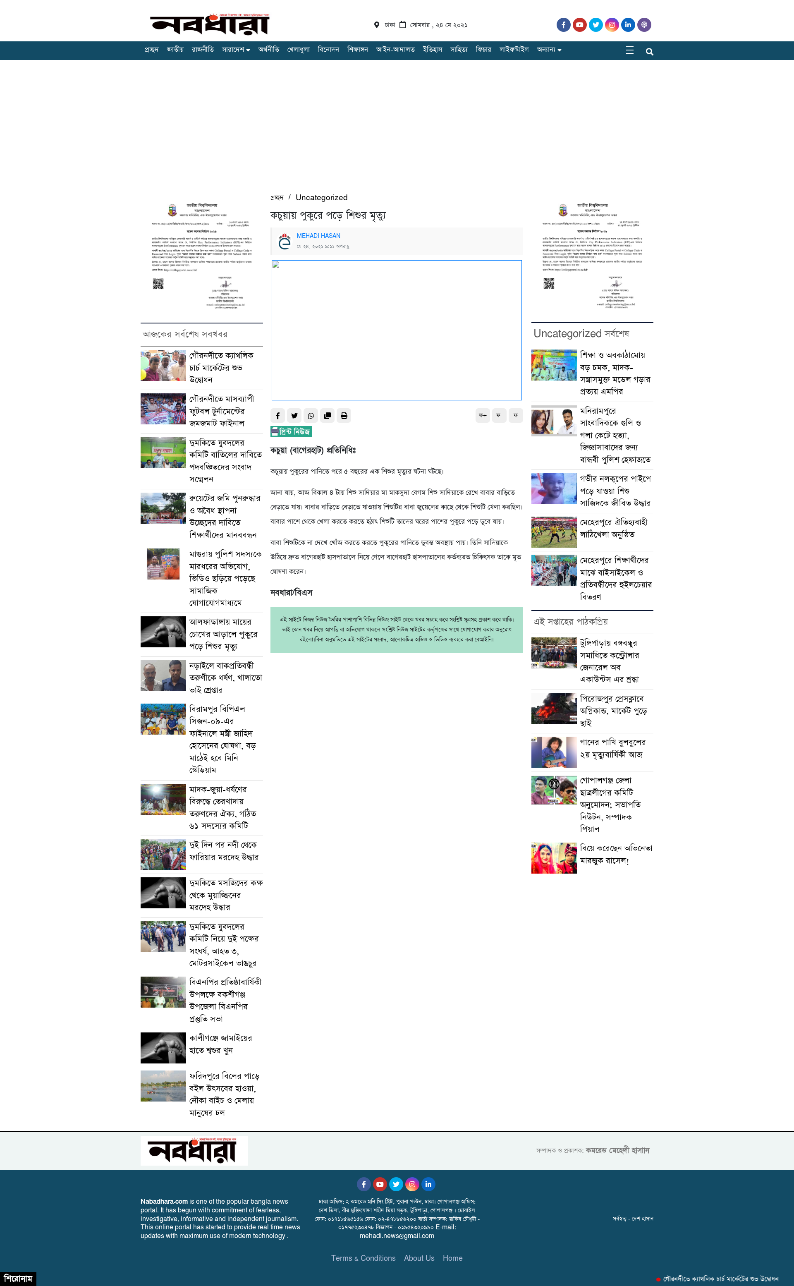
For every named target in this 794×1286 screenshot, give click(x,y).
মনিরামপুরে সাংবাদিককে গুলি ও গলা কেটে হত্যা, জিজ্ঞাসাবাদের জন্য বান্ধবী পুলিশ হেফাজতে (615, 436)
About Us (419, 1258)
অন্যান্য (546, 50)
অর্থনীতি (268, 50)
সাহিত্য (459, 50)
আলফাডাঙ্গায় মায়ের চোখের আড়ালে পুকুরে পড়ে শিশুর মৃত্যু (223, 634)
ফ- (499, 415)
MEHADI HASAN (318, 236)
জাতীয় (175, 50)
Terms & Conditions (363, 1258)
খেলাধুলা (298, 50)
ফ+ (483, 415)
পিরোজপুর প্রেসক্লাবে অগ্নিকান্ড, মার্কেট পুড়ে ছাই (613, 711)
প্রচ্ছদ (152, 50)
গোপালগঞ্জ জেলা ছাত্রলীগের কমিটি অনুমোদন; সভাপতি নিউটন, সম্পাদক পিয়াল (610, 805)
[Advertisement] (397, 130)
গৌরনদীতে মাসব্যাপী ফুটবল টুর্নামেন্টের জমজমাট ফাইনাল (221, 411)
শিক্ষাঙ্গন (357, 50)
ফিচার (483, 50)
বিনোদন (328, 50)
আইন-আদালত (395, 50)
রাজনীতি (203, 50)
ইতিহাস (432, 50)
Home (453, 1258)
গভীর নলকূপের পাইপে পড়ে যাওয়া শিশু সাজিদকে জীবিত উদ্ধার (615, 491)
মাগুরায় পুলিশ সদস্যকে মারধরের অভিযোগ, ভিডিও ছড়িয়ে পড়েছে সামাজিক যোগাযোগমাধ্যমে (225, 579)
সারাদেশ (233, 50)
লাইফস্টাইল (514, 50)
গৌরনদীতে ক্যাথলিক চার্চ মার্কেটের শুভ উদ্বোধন (221, 368)
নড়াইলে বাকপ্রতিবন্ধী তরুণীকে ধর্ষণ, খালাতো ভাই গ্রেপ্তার (225, 678)
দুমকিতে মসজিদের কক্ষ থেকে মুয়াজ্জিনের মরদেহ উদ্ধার (226, 895)
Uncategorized (322, 198)
